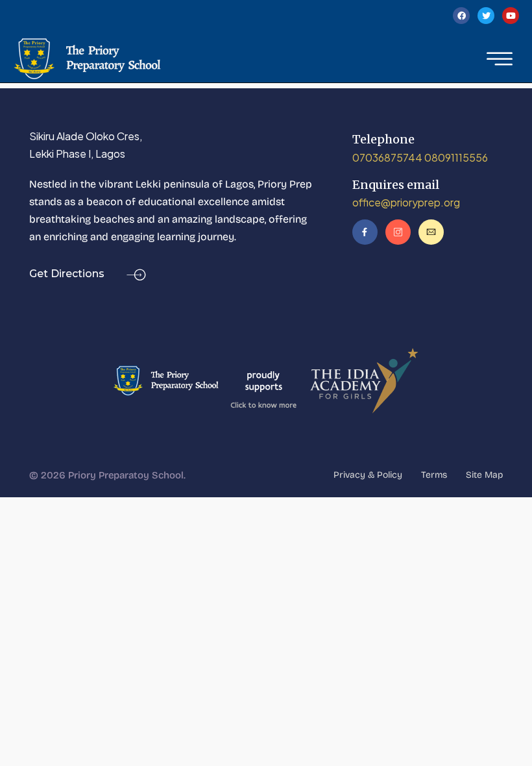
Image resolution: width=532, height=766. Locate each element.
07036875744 (387, 157)
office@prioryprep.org (406, 202)
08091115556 (456, 157)
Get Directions (68, 273)
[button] (499, 59)
